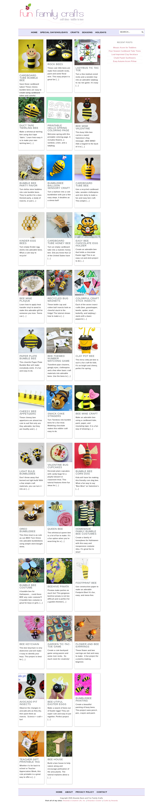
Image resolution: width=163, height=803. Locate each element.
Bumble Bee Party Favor (28, 184)
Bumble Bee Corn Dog (84, 472)
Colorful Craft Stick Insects (87, 299)
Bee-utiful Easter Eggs (57, 703)
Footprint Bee (86, 582)
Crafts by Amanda (110, 800)
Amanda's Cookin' (94, 800)
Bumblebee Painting (84, 699)
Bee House (55, 759)
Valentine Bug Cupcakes (58, 466)
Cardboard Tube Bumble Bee (29, 78)
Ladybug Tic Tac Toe (87, 69)
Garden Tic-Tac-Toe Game (59, 645)
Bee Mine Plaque (26, 299)
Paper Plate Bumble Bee (28, 357)
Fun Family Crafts (51, 14)
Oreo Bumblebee (28, 530)
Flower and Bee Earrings (87, 645)
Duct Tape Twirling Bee (29, 126)
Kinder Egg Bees (28, 242)
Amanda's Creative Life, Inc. (74, 800)
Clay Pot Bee (85, 356)
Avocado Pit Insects (28, 703)
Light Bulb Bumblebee (28, 472)
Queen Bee (55, 529)
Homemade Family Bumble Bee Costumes (86, 531)
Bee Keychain (29, 644)
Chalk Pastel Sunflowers (125, 58)
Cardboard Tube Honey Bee (59, 242)
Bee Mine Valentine (83, 127)
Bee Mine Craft (87, 413)
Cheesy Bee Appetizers (28, 412)
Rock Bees (55, 64)
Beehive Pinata (58, 586)
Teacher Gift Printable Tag (30, 760)
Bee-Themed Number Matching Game (59, 358)
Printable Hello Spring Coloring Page (58, 128)
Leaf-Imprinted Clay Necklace (125, 54)
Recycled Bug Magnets (58, 299)
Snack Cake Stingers (56, 414)
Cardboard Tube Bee (84, 184)
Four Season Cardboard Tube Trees (125, 51)
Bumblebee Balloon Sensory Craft (59, 185)
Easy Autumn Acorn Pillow (124, 61)
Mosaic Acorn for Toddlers (124, 48)
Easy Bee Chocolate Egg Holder (87, 243)
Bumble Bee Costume (28, 586)
